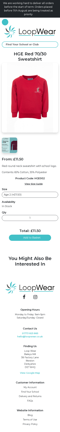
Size (4, 189)
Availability (8, 201)
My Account (30, 387)
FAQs (30, 400)
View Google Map (30, 373)
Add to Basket (32, 237)
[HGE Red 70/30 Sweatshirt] (30, 97)
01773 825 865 (30, 333)
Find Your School (30, 391)
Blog (30, 415)
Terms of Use (30, 419)
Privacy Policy (30, 424)
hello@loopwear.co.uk (30, 336)
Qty (4, 212)
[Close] (57, 9)
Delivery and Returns (30, 396)
